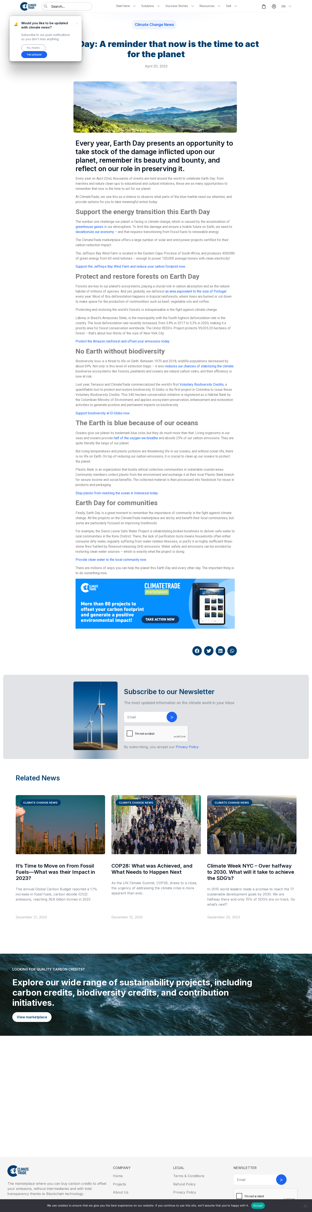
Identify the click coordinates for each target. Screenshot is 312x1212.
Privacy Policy (184, 1192)
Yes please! (34, 54)
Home (118, 1176)
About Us (120, 1192)
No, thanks (33, 47)
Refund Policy (184, 1184)
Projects (119, 1184)
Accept (258, 1205)
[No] (305, 1205)
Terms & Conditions (188, 1176)
